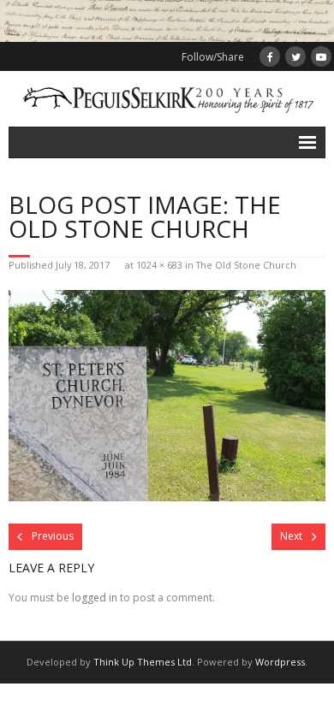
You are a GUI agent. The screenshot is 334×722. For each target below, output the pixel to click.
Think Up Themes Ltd (142, 661)
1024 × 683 (159, 264)
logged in (94, 597)
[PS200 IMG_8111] (167, 395)
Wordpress (280, 661)
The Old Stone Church (246, 264)
